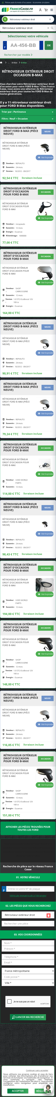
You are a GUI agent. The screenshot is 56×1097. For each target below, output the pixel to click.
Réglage (41, 1091)
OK (49, 45)
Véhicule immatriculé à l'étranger (28, 895)
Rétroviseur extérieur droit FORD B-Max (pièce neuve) (20, 131)
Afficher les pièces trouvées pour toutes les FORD (28, 828)
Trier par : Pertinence (28, 112)
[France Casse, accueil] (17, 9)
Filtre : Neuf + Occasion (28, 119)
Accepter (18, 1091)
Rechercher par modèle (17, 54)
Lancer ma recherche (29, 1017)
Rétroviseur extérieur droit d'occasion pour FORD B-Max (20, 191)
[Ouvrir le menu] (51, 9)
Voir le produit (47, 157)
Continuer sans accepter (37, 1070)
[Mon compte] (40, 9)
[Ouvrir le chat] (48, 1090)
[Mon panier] (46, 9)
